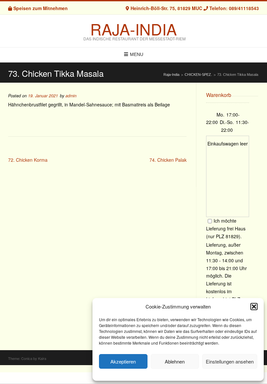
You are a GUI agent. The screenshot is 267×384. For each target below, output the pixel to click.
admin (71, 96)
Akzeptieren (123, 361)
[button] (254, 306)
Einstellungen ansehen (230, 361)
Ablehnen (175, 361)
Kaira (42, 358)
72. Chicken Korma (28, 160)
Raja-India (133, 29)
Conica (26, 358)
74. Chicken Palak (168, 160)
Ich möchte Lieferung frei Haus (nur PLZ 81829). (226, 228)
